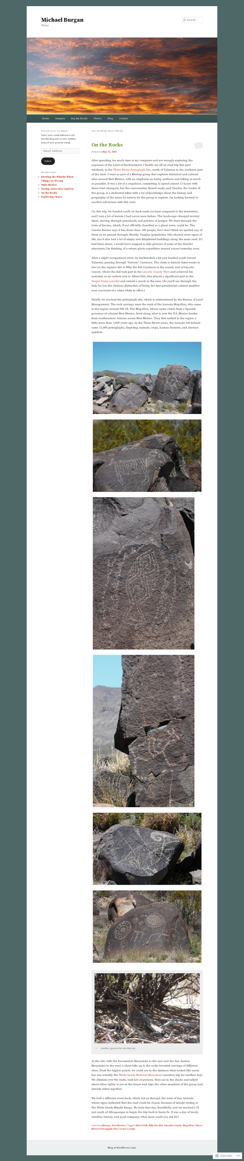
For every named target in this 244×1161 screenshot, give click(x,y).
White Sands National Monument (141, 1075)
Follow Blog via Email (54, 131)
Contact (123, 118)
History (106, 1125)
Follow (48, 161)
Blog (110, 118)
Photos (98, 118)
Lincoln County (172, 1125)
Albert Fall (141, 1125)
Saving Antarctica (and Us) (57, 188)
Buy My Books (79, 118)
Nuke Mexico (49, 184)
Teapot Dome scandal (106, 281)
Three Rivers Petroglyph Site (132, 170)
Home (45, 118)
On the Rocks (107, 145)
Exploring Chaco (51, 196)
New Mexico (118, 1125)
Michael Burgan (62, 20)
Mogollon (188, 1125)
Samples (60, 118)
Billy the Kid (156, 1125)
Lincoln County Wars (156, 272)
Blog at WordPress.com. (122, 1147)
